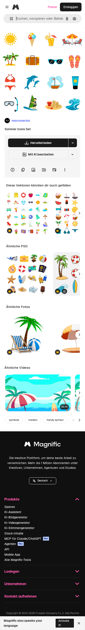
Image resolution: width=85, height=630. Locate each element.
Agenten (13, 544)
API (6, 549)
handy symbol (55, 420)
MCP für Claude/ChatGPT (26, 539)
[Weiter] (79, 213)
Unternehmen (15, 583)
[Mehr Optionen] (64, 169)
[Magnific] (42, 445)
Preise (52, 7)
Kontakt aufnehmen (20, 596)
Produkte (11, 499)
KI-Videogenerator (17, 523)
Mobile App (12, 555)
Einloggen (70, 7)
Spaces (9, 507)
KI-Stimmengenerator (19, 528)
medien (32, 420)
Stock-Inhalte (13, 533)
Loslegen (11, 571)
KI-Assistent (12, 512)
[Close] (78, 623)
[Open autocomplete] (10, 18)
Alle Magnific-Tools (17, 560)
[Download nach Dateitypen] (72, 142)
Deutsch (42, 480)
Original (28, 37)
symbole (14, 420)
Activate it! (63, 623)
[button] (42, 480)
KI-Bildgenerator (15, 517)
